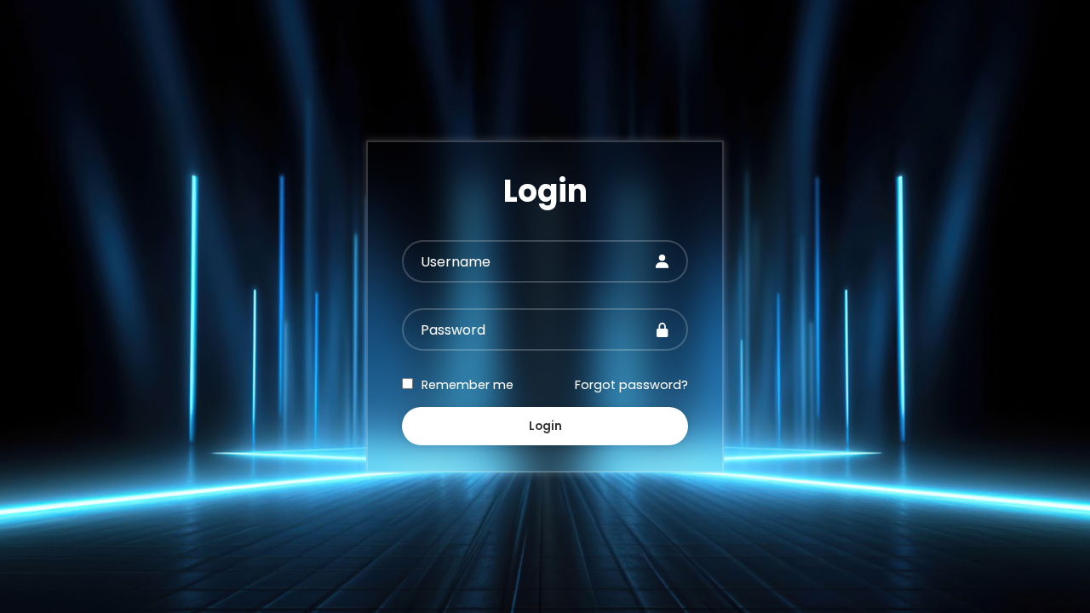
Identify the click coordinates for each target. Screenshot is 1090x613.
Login (545, 426)
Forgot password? (631, 384)
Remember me (467, 384)
